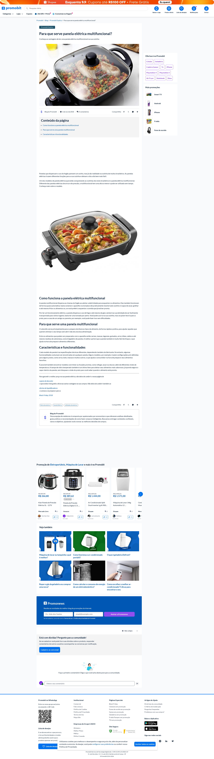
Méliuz (76, 733)
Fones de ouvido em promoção (119, 709)
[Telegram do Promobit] (172, 741)
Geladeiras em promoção (117, 715)
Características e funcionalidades (55, 134)
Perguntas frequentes (151, 709)
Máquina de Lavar (74, 464)
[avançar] (140, 494)
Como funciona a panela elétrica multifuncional (61, 125)
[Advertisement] (160, 37)
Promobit (40, 20)
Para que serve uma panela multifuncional (59, 130)
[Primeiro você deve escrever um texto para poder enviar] (137, 683)
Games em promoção (116, 712)
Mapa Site (77, 717)
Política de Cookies (80, 709)
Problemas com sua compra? (154, 712)
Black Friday (113, 704)
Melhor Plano (78, 731)
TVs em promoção (115, 720)
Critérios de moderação (152, 707)
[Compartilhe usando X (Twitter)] (128, 112)
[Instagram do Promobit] (160, 741)
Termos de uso (68, 618)
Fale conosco (78, 707)
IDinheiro (77, 728)
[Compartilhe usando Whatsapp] (133, 112)
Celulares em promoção (117, 707)
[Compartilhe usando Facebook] (124, 112)
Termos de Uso (79, 715)
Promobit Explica (56, 20)
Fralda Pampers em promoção (119, 717)
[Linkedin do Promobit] (166, 741)
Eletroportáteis (57, 464)
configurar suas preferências (103, 744)
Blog (46, 20)
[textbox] (89, 683)
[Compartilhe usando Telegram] (137, 112)
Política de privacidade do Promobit (84, 618)
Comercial (77, 704)
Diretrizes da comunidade (153, 704)
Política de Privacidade (82, 712)
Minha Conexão (79, 736)
